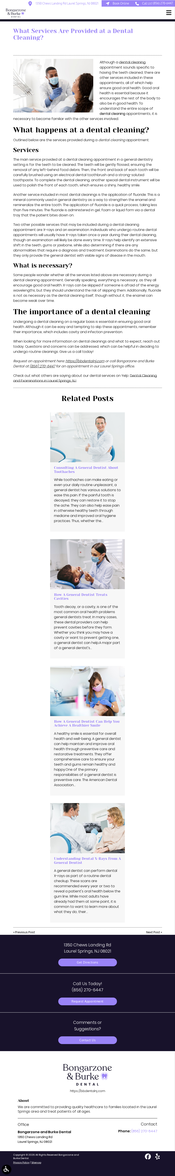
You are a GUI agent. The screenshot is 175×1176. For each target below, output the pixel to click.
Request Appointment (87, 1001)
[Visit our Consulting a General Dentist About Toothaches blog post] (87, 437)
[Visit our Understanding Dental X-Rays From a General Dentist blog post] (87, 828)
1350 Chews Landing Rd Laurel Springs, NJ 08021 (66, 3)
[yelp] (157, 1158)
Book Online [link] (121, 3)
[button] (169, 13)
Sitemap (36, 1162)
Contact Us (87, 1040)
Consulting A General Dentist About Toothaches (86, 470)
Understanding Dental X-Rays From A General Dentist (87, 861)
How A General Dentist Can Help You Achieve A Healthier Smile (87, 723)
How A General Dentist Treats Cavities (80, 597)
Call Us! (157, 3)
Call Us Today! (87, 987)
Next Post (153, 932)
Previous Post (25, 932)
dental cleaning (132, 62)
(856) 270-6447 (42, 366)
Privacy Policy (21, 1162)
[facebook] (148, 1158)
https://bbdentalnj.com (85, 361)
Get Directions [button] (87, 962)
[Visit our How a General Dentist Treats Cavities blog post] (87, 564)
